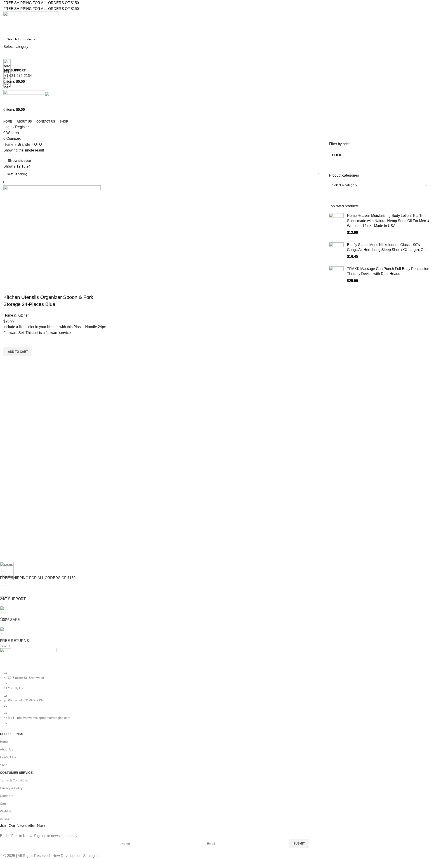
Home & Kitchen (16, 315)
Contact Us (8, 757)
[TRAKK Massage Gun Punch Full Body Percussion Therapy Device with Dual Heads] (336, 274)
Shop (3, 765)
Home (8, 144)
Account (6, 819)
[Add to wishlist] (9, 341)
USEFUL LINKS (11, 734)
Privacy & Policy (11, 788)
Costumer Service (16, 772)
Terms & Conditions (14, 780)
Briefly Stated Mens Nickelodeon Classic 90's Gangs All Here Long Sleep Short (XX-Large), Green (389, 247)
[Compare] (9, 288)
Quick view (9, 362)
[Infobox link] (217, 429)
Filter (336, 155)
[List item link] (213, 698)
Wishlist (5, 811)
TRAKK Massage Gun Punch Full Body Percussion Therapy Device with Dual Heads (388, 271)
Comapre (6, 795)
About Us (6, 749)
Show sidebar (19, 161)
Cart (3, 803)
